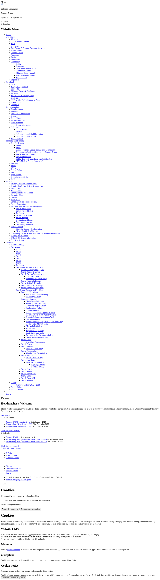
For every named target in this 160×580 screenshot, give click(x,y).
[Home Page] (2, 5)
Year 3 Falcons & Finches (31, 281)
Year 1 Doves (26, 344)
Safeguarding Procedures (26, 136)
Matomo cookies (13, 549)
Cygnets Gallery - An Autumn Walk (40, 317)
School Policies (17, 138)
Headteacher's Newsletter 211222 (19, 424)
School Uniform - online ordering (24, 202)
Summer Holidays (13, 437)
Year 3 (18, 256)
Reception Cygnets (28, 299)
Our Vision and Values (20, 41)
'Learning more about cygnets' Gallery (41, 315)
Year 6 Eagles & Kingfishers (32, 288)
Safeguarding (16, 127)
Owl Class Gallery (33, 276)
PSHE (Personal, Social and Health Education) (34, 159)
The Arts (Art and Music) (26, 154)
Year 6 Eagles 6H (28, 378)
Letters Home (16, 188)
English (19, 145)
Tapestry (14, 93)
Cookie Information (14, 468)
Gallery (14, 383)
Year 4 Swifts (26, 371)
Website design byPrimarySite (18, 479)
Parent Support (17, 227)
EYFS (13, 168)
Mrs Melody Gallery (34, 326)
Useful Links (16, 102)
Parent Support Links (24, 211)
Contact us (15, 105)
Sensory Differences (24, 215)
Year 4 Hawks (26, 369)
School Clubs (16, 190)
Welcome (14, 39)
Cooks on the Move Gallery (37, 324)
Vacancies (15, 55)
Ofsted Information (23, 125)
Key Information (12, 107)
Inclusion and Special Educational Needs (27, 206)
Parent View (16, 118)
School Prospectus (18, 204)
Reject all (5, 509)
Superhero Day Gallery (35, 331)
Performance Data (18, 120)
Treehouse (20, 213)
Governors (15, 46)
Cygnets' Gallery (32, 310)
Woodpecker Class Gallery (36, 279)
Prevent (19, 132)
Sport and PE (16, 175)
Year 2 (18, 254)
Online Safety (21, 129)
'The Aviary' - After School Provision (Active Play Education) (35, 233)
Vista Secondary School (25, 75)
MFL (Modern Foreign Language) (29, 161)
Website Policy (12, 471)
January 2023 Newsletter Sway (18, 422)
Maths (18, 148)
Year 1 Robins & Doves (30, 272)
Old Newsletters (17, 240)
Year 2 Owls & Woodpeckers (32, 274)
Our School (10, 37)
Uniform (14, 98)
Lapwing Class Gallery (35, 362)
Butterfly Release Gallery (36, 303)
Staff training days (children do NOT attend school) (26, 439)
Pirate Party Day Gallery (35, 333)
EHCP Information (23, 209)
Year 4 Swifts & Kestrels (30, 283)
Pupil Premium (17, 123)
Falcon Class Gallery (34, 358)
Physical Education (23, 157)
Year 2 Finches (27, 346)
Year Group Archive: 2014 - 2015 (29, 290)
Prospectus (15, 89)
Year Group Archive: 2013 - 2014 (29, 267)
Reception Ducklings (29, 292)
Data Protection (17, 109)
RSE (13, 179)
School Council (17, 389)
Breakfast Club (17, 195)
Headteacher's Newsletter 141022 (19, 426)
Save (23, 578)
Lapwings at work (38, 364)
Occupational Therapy (25, 220)
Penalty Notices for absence (22, 193)
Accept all (14, 509)
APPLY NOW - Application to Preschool (27, 100)
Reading (14, 163)
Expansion (20, 66)
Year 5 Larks (26, 376)
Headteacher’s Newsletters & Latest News (27, 186)
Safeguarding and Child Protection (29, 134)
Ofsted (13, 116)
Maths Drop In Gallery (35, 301)
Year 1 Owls (26, 340)
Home (8, 35)
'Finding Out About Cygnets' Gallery (40, 312)
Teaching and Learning (15, 141)
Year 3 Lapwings (27, 360)
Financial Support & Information (29, 229)
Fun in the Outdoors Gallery (37, 294)
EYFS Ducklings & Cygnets (32, 270)
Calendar (14, 197)
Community (15, 62)
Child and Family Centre (26, 68)
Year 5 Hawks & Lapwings (32, 285)
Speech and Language (25, 222)
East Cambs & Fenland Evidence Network (28, 48)
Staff (13, 44)
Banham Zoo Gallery (34, 308)
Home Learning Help (19, 177)
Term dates (15, 199)
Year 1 (18, 251)
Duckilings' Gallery (33, 297)
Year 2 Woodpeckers (29, 351)
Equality (14, 111)
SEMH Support (22, 218)
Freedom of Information (20, 114)
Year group (15, 247)
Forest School (16, 50)
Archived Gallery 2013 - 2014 (28, 385)
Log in (8, 394)
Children (9, 242)
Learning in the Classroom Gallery (39, 335)
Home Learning (17, 245)
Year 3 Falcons (27, 355)
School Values (16, 387)
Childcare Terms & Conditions (23, 91)
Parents (9, 181)
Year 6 (18, 263)
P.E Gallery (30, 328)
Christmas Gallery (33, 319)
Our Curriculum (17, 143)
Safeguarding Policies (19, 86)
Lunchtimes (15, 59)
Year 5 (18, 260)
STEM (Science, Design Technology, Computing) (36, 150)
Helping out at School (19, 236)
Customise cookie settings (30, 509)
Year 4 (18, 258)
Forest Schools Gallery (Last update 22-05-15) (44, 322)
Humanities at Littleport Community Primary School (36, 152)
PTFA (18, 64)
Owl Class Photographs (35, 342)
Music (13, 172)
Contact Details (17, 53)
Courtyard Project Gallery (36, 306)
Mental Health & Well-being (27, 231)
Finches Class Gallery (34, 349)
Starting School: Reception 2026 (24, 184)
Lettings (14, 57)
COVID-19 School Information (23, 238)
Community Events (23, 71)
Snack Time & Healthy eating (22, 96)
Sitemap (9, 466)
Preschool (10, 82)
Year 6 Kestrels (27, 380)
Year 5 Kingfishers (28, 373)
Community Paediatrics (25, 224)
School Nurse (21, 77)
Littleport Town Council (25, 73)
